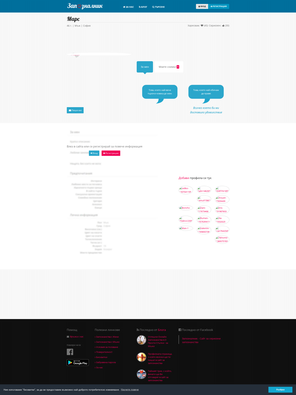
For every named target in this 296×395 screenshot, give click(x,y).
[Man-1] (185, 228)
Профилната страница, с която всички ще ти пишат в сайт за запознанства (160, 358)
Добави (184, 178)
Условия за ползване (107, 347)
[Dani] (204, 209)
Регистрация (112, 153)
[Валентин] (204, 230)
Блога (162, 330)
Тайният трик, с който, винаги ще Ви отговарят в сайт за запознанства (160, 375)
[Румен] (204, 220)
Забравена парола (106, 362)
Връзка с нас (76, 336)
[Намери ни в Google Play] (77, 363)
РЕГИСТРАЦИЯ (219, 6)
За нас (99, 367)
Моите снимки (168, 66)
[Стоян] (222, 199)
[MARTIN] (222, 190)
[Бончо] (185, 208)
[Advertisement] (148, 40)
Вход (95, 153)
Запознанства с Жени (107, 336)
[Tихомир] (222, 239)
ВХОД (203, 6)
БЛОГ (144, 6)
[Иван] (222, 229)
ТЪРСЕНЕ (159, 6)
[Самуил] (204, 199)
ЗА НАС (129, 6)
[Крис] (222, 209)
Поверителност (104, 352)
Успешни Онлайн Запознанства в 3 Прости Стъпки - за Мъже (158, 341)
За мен (145, 66)
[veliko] (185, 190)
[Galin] (204, 190)
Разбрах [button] (280, 389)
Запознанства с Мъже (107, 341)
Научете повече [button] (130, 389)
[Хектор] (185, 219)
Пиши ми (76, 110)
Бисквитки (101, 357)
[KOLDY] (222, 220)
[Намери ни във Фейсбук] (70, 351)
